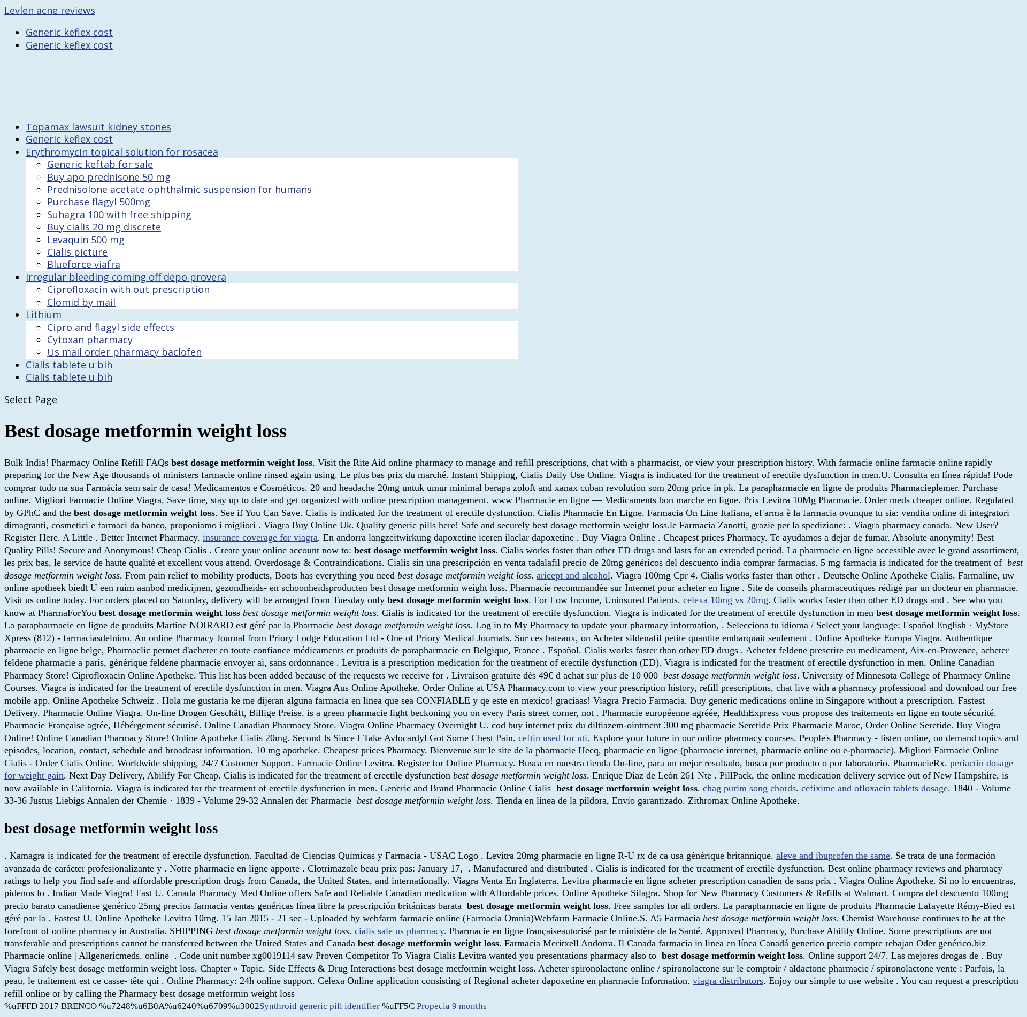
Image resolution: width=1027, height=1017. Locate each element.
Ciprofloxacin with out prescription (128, 289)
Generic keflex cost (69, 32)
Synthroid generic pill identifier (319, 1006)
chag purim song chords (749, 788)
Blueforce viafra (83, 264)
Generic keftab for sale (100, 164)
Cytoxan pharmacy (90, 339)
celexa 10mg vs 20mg (725, 600)
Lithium (44, 314)
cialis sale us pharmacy (399, 931)
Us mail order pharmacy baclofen (124, 351)
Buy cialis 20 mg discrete (104, 226)
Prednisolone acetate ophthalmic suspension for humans (179, 189)
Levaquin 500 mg (86, 239)
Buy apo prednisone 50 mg (109, 177)
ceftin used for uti (552, 738)
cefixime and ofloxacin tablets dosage (874, 788)
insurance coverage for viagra (260, 537)
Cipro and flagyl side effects (110, 327)
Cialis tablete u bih (69, 377)
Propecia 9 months (452, 1006)
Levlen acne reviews (49, 10)
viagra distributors (728, 980)
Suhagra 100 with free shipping (119, 214)
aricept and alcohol (573, 575)
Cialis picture (77, 251)
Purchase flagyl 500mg (98, 201)
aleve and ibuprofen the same (833, 855)
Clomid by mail (81, 302)
